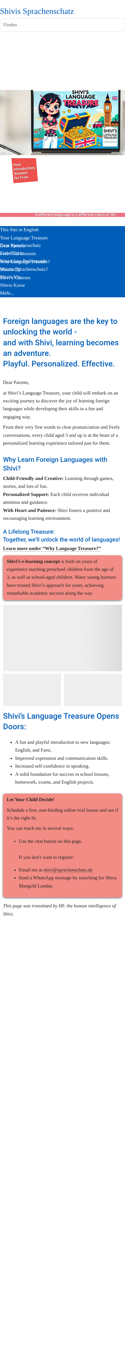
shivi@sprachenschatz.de (68, 870)
